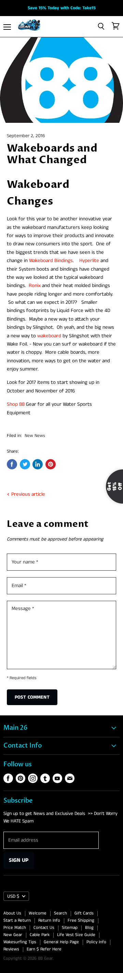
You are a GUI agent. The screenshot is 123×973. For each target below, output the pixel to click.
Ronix (35, 285)
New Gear (12, 935)
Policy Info (96, 942)
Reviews (11, 949)
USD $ (13, 896)
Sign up (18, 860)
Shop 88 (16, 404)
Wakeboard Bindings (51, 260)
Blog (89, 927)
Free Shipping (81, 920)
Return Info (49, 920)
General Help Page (61, 942)
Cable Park (40, 935)
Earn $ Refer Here (44, 949)
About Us (12, 913)
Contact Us (43, 927)
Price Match (14, 927)
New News (35, 435)
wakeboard (49, 335)
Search (60, 913)
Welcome (37, 913)
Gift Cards (84, 913)
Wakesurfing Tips (19, 942)
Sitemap (70, 927)
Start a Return (17, 920)
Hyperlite (89, 260)
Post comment (32, 697)
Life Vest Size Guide (76, 935)
